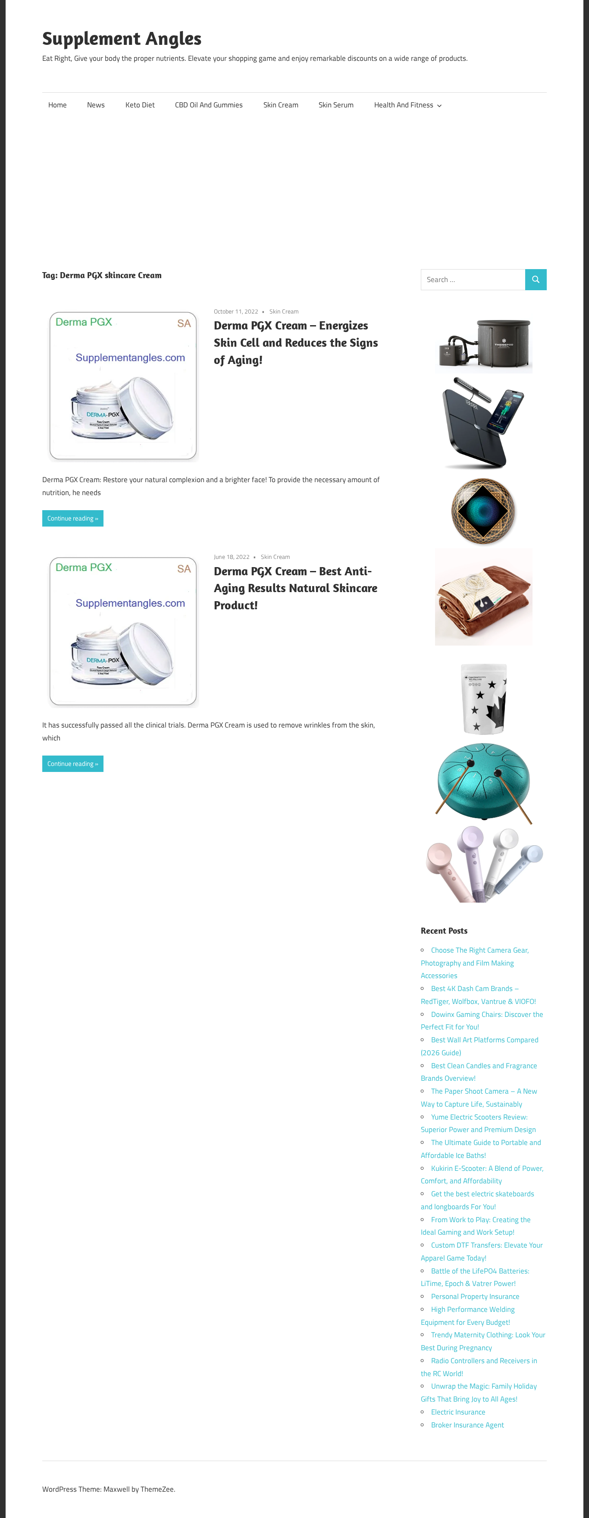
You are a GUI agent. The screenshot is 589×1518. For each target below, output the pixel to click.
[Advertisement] (294, 182)
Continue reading (70, 518)
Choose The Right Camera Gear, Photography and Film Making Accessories (475, 963)
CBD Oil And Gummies (209, 104)
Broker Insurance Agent (467, 1424)
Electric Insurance (458, 1412)
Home (57, 104)
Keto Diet (140, 104)
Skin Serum (336, 104)
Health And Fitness (403, 104)
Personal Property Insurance (475, 1296)
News (96, 104)
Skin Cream (280, 104)
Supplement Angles (122, 38)
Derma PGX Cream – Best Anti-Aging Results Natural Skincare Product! (295, 588)
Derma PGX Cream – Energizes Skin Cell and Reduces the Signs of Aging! (296, 342)
